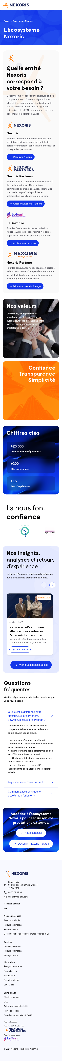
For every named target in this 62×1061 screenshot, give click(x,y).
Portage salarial (11, 929)
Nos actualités (10, 971)
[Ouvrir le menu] (56, 5)
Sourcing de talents (12, 946)
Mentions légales (11, 997)
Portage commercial (13, 925)
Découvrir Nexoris (22, 157)
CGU (6, 1002)
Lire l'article (22, 649)
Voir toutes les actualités (33, 664)
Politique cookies (11, 1011)
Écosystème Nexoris (13, 966)
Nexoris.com (9, 976)
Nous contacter (33, 832)
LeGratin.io (9, 985)
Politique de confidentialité (16, 1006)
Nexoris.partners (11, 980)
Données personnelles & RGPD (18, 1015)
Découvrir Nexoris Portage (27, 286)
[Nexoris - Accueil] (16, 5)
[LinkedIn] (5, 908)
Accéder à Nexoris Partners (27, 203)
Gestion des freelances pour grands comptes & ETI (26, 934)
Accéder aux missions (24, 243)
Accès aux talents (12, 920)
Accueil (7, 21)
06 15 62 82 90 (15, 892)
